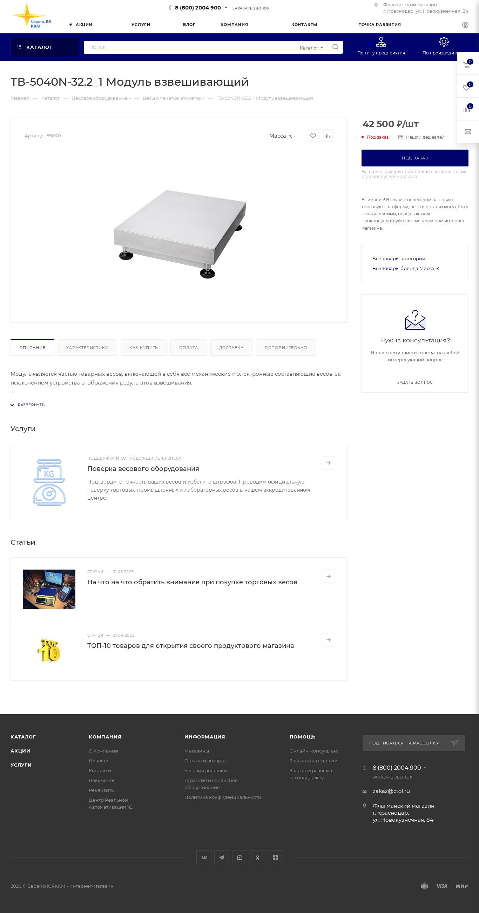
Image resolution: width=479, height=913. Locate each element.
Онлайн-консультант (314, 751)
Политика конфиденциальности (222, 797)
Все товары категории (398, 258)
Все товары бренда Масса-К (405, 268)
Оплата (188, 347)
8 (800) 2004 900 (198, 7)
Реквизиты (102, 790)
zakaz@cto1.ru (391, 791)
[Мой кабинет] (465, 25)
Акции (21, 751)
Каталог (23, 737)
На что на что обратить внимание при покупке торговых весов (192, 582)
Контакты (100, 770)
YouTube (239, 857)
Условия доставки (205, 770)
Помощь (303, 737)
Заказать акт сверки (314, 760)
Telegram (221, 857)
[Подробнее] (328, 462)
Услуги (21, 765)
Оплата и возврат (205, 760)
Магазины (196, 751)
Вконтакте (203, 857)
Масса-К (280, 135)
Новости (99, 760)
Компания (105, 737)
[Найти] (335, 47)
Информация (204, 737)
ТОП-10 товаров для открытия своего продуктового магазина (190, 646)
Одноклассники (257, 857)
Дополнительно (286, 347)
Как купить (143, 347)
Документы (102, 780)
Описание (32, 347)
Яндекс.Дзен (275, 857)
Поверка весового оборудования (143, 469)
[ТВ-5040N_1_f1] (179, 230)
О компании (103, 751)
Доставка (231, 347)
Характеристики (87, 347)
